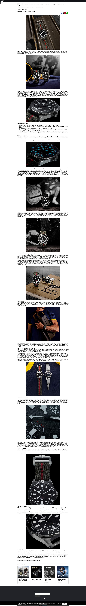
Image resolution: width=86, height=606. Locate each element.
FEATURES (41, 4)
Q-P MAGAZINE (47, 4)
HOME (26, 4)
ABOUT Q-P (53, 4)
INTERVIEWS (36, 4)
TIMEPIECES (31, 4)
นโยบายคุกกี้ (25, 604)
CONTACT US (59, 4)
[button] (64, 4)
